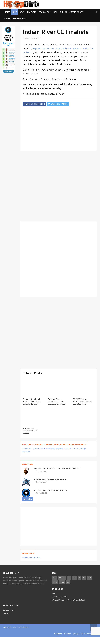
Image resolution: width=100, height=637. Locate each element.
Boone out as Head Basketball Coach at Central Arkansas (31, 401)
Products (44, 12)
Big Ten (62, 578)
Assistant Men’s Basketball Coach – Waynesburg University (57, 468)
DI (79, 578)
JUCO (55, 582)
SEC (68, 582)
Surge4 (68, 633)
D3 (74, 578)
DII (84, 578)
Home (7, 12)
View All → (27, 499)
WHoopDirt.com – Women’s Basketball (68, 600)
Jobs (55, 12)
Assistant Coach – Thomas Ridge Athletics (50, 490)
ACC (54, 578)
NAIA (62, 582)
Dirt (14, 12)
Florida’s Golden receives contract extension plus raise (56, 401)
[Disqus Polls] (58, 186)
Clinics (63, 12)
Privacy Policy (9, 610)
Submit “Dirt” (76, 12)
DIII (89, 578)
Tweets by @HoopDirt (31, 557)
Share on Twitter (58, 103)
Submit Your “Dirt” (59, 596)
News (22, 12)
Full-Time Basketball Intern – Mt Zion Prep (50, 479)
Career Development (14, 18)
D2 (69, 578)
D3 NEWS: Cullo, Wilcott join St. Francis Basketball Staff (83, 401)
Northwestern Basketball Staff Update (30, 430)
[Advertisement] (76, 4)
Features (31, 12)
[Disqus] (58, 258)
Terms (6, 613)
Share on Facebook (35, 103)
